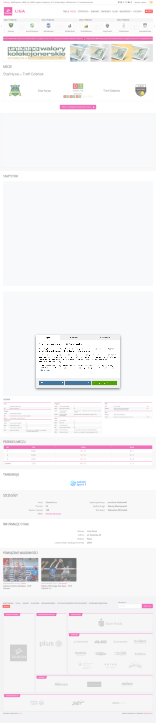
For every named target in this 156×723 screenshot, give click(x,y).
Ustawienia (74, 338)
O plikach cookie (104, 338)
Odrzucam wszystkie (48, 383)
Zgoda (48, 338)
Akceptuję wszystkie (101, 383)
